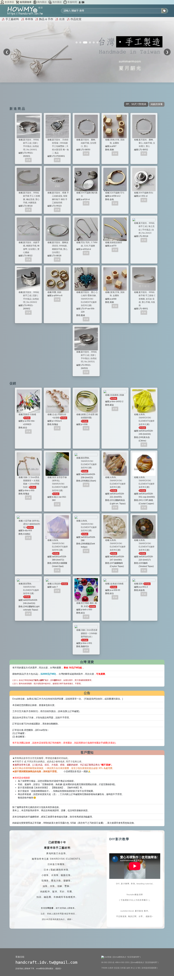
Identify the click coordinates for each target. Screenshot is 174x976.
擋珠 (141, 583)
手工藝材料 (12, 19)
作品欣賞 (75, 19)
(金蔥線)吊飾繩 (116, 583)
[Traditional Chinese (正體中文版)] (80, 2)
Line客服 (108, 957)
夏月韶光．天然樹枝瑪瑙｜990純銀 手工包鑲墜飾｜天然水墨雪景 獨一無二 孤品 (61, 146)
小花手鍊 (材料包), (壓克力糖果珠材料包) (31, 524)
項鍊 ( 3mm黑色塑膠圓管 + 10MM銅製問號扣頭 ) (89, 633)
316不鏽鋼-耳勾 (117, 193)
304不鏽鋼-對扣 (146, 193)
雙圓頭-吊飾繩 (29, 414)
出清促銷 (56, 583)
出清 (61, 19)
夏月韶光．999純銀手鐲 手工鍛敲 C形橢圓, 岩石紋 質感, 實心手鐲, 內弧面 (147, 299)
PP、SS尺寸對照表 (136, 104)
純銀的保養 (157, 104)
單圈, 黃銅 (56, 292)
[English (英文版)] (83, 2)
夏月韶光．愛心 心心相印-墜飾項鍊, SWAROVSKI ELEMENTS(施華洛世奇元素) (89, 299)
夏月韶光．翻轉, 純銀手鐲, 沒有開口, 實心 (88, 143)
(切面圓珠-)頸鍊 (117, 395)
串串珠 (28, 19)
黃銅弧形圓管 (116, 242)
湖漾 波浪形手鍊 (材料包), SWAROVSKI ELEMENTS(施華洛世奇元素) (60, 484)
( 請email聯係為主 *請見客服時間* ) (126, 957)
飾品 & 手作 (45, 19)
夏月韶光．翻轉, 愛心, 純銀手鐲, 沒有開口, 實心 (147, 143)
